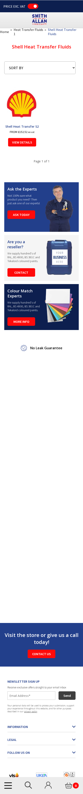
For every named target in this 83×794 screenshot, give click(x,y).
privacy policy (30, 711)
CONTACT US (41, 654)
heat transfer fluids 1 (28, 32)
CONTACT (21, 272)
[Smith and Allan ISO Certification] (69, 775)
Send (67, 695)
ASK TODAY (21, 215)
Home (4, 32)
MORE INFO (21, 321)
